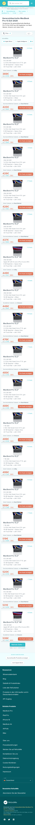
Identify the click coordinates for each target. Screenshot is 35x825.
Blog (4, 679)
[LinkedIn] (14, 819)
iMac (4, 733)
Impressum (7, 772)
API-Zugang (7, 699)
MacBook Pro (8, 711)
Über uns (6, 740)
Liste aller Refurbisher (11, 688)
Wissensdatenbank (10, 674)
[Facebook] (5, 819)
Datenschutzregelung (11, 758)
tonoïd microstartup (9, 810)
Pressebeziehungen (10, 745)
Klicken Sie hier (14, 8)
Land (5, 778)
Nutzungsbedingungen (11, 767)
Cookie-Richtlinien (9, 763)
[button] (29, 33)
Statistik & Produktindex (11, 683)
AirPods (5, 729)
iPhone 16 (6, 720)
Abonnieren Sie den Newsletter (14, 793)
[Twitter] (9, 819)
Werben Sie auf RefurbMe (12, 749)
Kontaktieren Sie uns (10, 754)
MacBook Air (7, 724)
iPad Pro (6, 715)
